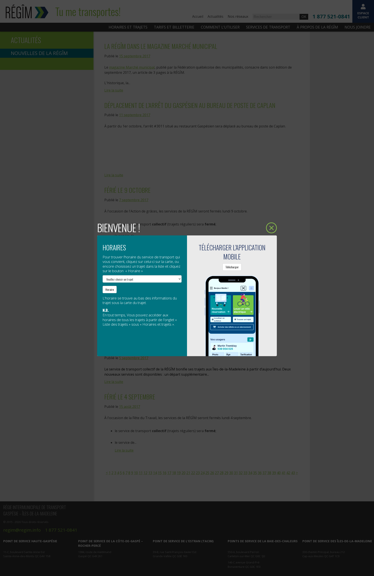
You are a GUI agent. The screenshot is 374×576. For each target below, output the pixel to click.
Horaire (109, 289)
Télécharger (232, 267)
